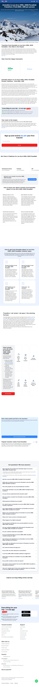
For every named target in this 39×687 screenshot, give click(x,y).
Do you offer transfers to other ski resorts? (12, 560)
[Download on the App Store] (26, 612)
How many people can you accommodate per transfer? (15, 486)
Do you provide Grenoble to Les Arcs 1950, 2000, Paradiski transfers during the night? (16, 535)
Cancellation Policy (24, 630)
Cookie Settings (23, 634)
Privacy (11, 683)
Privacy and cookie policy (33, 147)
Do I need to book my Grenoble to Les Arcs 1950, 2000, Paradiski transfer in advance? (18, 505)
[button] (36, 442)
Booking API (22, 636)
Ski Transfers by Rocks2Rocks (7, 636)
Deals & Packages (5, 628)
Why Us (3, 634)
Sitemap (16, 683)
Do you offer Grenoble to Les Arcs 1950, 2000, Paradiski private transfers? (18, 490)
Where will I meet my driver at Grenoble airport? (14, 517)
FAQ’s (21, 628)
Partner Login (4, 647)
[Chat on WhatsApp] (36, 680)
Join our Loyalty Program (7, 626)
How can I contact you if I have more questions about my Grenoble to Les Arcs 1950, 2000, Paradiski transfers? (18, 569)
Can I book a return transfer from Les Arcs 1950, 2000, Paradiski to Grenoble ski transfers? (18, 564)
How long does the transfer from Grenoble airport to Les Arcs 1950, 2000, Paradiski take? (17, 469)
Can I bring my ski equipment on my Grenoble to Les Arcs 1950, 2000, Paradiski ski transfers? (17, 539)
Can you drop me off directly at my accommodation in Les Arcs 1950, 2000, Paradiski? (17, 523)
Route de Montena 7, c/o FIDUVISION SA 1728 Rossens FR (13, 665)
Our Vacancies (4, 651)
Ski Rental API (23, 638)
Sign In (33, 1)
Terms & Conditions (5, 683)
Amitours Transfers (5, 649)
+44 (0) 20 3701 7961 (6, 661)
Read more (4, 598)
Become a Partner (5, 645)
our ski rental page (9, 362)
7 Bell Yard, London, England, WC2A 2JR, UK (11, 660)
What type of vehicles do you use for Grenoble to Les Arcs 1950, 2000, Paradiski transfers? (18, 483)
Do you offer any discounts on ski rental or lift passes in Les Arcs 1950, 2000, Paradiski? (18, 544)
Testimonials (4, 632)
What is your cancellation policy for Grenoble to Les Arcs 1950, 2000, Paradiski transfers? (17, 513)
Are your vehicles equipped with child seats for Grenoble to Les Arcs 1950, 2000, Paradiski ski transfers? (18, 528)
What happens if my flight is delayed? (11, 520)
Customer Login (23, 632)
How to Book (22, 626)
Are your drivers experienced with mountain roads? (15, 493)
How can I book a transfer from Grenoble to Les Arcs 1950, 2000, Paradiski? (18, 497)
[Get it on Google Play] (26, 615)
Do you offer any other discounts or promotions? (14, 550)
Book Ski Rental (8, 393)
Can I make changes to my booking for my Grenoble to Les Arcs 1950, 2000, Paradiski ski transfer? (18, 509)
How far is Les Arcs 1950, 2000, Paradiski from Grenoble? (16, 479)
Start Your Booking (32, 179)
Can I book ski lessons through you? (11, 547)
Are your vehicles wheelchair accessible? (12, 531)
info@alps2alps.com (6, 656)
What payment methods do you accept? (12, 501)
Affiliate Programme (5, 643)
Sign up (19, 145)
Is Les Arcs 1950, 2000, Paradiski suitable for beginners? (16, 553)
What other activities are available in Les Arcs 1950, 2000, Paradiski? (16, 557)
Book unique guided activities (19, 436)
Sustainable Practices (6, 630)
